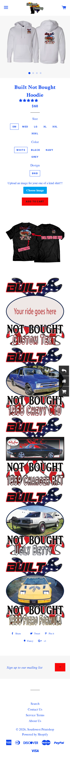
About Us (35, 721)
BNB (35, 173)
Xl (45, 126)
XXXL (35, 133)
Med (25, 126)
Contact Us (35, 709)
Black (35, 150)
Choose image (35, 190)
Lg (36, 126)
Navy (49, 150)
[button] (29, 100)
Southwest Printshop (40, 729)
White (20, 150)
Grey (34, 156)
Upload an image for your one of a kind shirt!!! (35, 183)
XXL (54, 126)
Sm (14, 126)
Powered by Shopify (35, 734)
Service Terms (35, 715)
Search (35, 703)
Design (35, 165)
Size (35, 119)
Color (35, 142)
